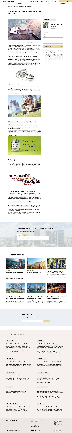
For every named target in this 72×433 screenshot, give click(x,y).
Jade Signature (11, 407)
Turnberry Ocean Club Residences (18, 413)
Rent (33, 1)
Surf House (41, 409)
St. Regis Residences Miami (51, 353)
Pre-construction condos (58, 421)
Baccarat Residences (44, 352)
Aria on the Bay (21, 344)
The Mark (41, 343)
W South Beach (16, 364)
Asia (42, 361)
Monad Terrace (25, 365)
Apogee (11, 362)
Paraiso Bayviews (12, 347)
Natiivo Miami (50, 378)
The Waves (56, 410)
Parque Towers (16, 409)
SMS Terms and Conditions (57, 59)
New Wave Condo (10, 344)
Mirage (57, 406)
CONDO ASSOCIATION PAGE (58, 424)
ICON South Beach (11, 366)
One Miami (43, 382)
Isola (47, 364)
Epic (40, 377)
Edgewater (10, 340)
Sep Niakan (10, 15)
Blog (49, 1)
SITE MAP (55, 426)
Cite (6, 343)
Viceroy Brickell (59, 353)
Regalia (10, 410)
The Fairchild (54, 392)
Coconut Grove (42, 386)
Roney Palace (23, 366)
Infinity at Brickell (46, 343)
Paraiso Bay (22, 346)
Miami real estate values (19, 63)
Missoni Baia (18, 348)
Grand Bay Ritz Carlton (18, 375)
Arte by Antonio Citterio (41, 406)
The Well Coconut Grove (44, 397)
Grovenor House (49, 395)
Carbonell (38, 361)
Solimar (50, 407)
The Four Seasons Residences (47, 344)
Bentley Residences (9, 406)
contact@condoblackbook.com (35, 426)
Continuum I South (9, 361)
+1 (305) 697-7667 (33, 425)
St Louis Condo (52, 364)
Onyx (11, 351)
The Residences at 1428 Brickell (47, 350)
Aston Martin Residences (45, 379)
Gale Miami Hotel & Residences (47, 380)
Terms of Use (48, 52)
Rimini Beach (45, 407)
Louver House (19, 365)
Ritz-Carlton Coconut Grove (45, 396)
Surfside (40, 403)
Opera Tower (14, 343)
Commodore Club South (13, 378)
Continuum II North (16, 361)
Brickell (40, 340)
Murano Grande (22, 364)
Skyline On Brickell (54, 346)
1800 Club (10, 343)
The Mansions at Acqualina (23, 407)
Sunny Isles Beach (12, 403)
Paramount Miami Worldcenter (51, 377)
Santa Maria (47, 346)
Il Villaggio (10, 364)
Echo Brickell (43, 351)
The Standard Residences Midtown (16, 391)
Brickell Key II (50, 362)
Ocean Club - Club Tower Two (22, 377)
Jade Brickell (42, 353)
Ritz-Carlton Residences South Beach (17, 368)
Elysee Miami (24, 347)
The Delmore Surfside (49, 410)
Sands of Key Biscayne (12, 380)
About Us (55, 422)
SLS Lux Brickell (44, 348)
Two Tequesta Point (55, 361)
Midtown (9, 386)
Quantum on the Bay (21, 343)
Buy (31, 1)
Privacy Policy (53, 52)
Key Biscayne (10, 372)
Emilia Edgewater (12, 348)
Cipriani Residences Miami (53, 352)
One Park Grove (39, 389)
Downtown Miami (42, 372)
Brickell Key (41, 358)
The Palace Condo (43, 347)
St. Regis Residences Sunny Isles (20, 411)
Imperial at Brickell (41, 346)
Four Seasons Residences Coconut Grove (46, 393)
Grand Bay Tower (13, 377)
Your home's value (57, 420)
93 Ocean (60, 410)
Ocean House (18, 366)
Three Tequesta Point (47, 361)
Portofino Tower (23, 361)
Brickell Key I (45, 362)
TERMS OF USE (56, 425)
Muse (16, 407)
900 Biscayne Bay (47, 375)
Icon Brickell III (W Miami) (51, 347)
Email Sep (52, 27)
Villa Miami (15, 351)
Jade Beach (26, 406)
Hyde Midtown (17, 389)
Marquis (43, 377)
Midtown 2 (8, 389)
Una (55, 348)
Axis (37, 343)
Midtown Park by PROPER (21, 392)
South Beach (10, 358)
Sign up (46, 320)
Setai (24, 362)
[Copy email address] (54, 28)
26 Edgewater (18, 347)
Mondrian (15, 362)
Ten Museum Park (40, 375)
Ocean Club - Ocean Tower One (13, 379)
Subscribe (63, 3)
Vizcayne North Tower (50, 382)
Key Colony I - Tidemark (22, 378)
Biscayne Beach (12, 346)
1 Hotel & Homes (12, 365)
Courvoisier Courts (42, 364)
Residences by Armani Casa (17, 410)
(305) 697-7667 (53, 26)
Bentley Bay (20, 362)
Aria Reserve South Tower (13, 350)
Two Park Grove (46, 389)
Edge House (23, 350)
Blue (19, 350)
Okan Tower (44, 378)
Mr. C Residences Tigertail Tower (45, 392)
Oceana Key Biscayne (9, 375)
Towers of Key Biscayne (20, 380)
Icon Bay (16, 344)
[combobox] (33, 238)
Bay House (18, 346)
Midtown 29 (13, 392)
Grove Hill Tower (42, 395)
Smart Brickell (50, 348)
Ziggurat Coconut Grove (53, 397)
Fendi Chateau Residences (50, 406)
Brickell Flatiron (49, 351)
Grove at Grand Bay (45, 391)
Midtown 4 (12, 389)
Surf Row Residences (48, 409)
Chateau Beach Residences (18, 406)
